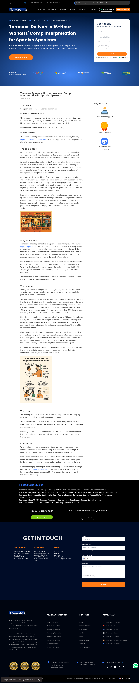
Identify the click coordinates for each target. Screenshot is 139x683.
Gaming (81, 633)
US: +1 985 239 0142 (36, 3)
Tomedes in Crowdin (112, 636)
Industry (63, 9)
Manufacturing (84, 640)
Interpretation (52, 9)
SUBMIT (103, 584)
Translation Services (57, 615)
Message (88, 569)
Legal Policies (98, 679)
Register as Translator (83, 679)
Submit (112, 54)
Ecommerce (83, 629)
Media (81, 636)
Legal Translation (52, 622)
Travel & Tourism (84, 647)
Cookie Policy (31, 680)
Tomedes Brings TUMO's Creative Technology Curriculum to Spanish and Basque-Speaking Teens (60, 500)
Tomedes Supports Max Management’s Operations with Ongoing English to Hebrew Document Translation (64, 490)
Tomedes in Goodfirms (113, 644)
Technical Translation (54, 636)
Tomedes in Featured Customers (116, 640)
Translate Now (123, 9)
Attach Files (104, 45)
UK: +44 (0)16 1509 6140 (53, 3)
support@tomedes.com (15, 3)
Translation (41, 9)
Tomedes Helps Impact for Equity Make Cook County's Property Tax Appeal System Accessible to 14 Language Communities (65, 496)
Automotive (83, 644)
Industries (84, 615)
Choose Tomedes (40, 469)
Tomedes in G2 (110, 626)
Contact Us (88, 517)
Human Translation (53, 644)
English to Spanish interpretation (33, 139)
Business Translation (53, 640)
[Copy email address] (25, 3)
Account (70, 679)
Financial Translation (53, 629)
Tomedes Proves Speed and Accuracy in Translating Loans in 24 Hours (49, 502)
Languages (72, 9)
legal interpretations (28, 246)
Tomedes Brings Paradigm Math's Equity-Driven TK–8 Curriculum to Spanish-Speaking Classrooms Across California (68, 492)
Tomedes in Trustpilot (113, 622)
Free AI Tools (83, 9)
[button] (84, 558)
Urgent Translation (53, 647)
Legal (81, 622)
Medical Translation (53, 626)
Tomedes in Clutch (112, 633)
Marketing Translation (54, 633)
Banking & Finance (85, 626)
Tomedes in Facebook (113, 629)
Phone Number (87, 555)
